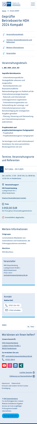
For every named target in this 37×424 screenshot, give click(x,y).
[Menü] (33, 4)
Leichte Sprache (26, 372)
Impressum (6, 383)
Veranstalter (11, 53)
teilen (4, 325)
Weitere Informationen (15, 47)
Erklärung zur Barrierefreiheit (21, 376)
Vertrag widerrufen (10, 416)
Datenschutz (16, 383)
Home (4, 11)
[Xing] (21, 365)
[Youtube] (4, 365)
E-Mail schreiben (15, 310)
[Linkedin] (15, 365)
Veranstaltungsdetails (14, 34)
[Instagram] (10, 365)
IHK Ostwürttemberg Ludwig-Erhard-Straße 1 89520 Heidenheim (11, 346)
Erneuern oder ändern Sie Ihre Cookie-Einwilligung (15, 387)
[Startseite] (15, 4)
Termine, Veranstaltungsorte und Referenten (19, 41)
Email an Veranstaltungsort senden (14, 198)
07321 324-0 (10, 359)
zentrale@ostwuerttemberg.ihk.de (16, 275)
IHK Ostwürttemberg (11, 399)
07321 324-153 (14, 305)
